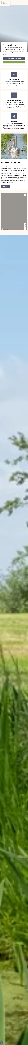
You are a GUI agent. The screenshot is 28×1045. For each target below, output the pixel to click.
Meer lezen (5, 186)
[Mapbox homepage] (5, 229)
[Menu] (26, 2)
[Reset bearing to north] (25, 229)
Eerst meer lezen (14, 62)
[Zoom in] (25, 224)
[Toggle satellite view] (25, 195)
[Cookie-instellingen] (1, 1042)
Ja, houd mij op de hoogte (14, 58)
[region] (14, 211)
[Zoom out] (25, 227)
